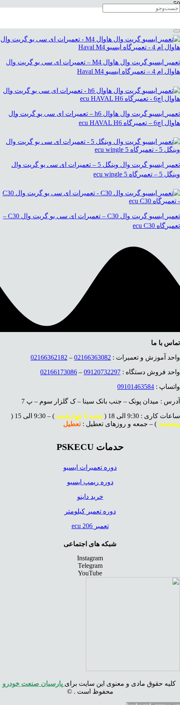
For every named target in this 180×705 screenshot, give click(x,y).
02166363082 (92, 357)
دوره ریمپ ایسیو (90, 481)
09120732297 (102, 371)
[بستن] (176, 31)
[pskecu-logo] (133, 668)
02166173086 (58, 371)
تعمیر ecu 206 (90, 525)
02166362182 (49, 357)
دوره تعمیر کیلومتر (90, 511)
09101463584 (135, 386)
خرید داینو (90, 496)
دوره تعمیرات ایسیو (90, 467)
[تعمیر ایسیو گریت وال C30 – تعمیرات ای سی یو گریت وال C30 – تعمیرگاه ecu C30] (90, 200)
